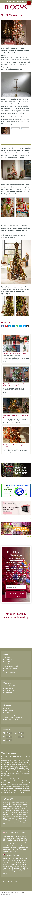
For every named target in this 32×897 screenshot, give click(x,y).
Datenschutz (9, 662)
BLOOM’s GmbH (10, 686)
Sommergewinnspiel (11, 668)
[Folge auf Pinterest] (4, 736)
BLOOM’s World (10, 710)
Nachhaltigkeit (9, 690)
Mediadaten (9, 693)
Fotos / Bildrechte (10, 673)
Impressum (8, 659)
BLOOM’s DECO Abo (11, 719)
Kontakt (7, 657)
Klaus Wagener (10, 688)
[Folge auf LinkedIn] (4, 740)
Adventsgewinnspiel (11, 666)
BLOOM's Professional (8, 892)
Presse (7, 695)
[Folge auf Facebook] (16, 736)
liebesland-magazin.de (12, 715)
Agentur (7, 713)
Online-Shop (21, 617)
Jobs (6, 670)
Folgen (9, 733)
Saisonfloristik (20, 892)
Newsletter (8, 664)
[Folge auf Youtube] (16, 733)
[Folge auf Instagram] (4, 733)
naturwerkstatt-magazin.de (14, 717)
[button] (29, 3)
